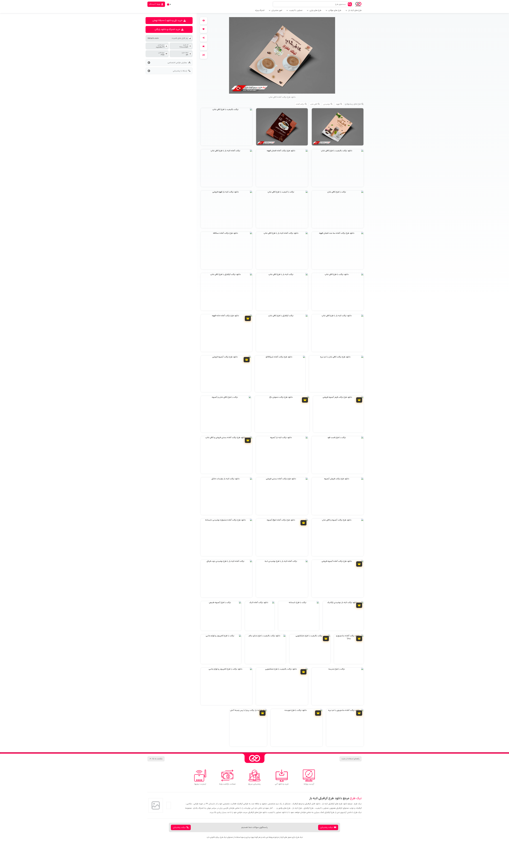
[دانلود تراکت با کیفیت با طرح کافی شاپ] (282, 126)
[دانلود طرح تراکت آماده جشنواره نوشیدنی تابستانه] (226, 537)
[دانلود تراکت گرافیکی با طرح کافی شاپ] (226, 291)
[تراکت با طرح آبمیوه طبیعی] (221, 616)
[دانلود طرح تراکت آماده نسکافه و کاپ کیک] (337, 126)
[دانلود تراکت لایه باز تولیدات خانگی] (226, 496)
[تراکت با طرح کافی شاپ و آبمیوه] (226, 414)
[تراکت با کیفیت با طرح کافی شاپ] (282, 209)
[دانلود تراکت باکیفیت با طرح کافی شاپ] (337, 168)
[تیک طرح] (254, 758)
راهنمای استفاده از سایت (350, 759)
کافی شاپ (313, 104)
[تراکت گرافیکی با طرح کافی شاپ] (282, 333)
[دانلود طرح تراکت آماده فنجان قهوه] (282, 168)
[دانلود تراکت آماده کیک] (259, 616)
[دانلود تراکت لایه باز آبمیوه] (282, 455)
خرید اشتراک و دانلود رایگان (167, 29)
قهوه (338, 104)
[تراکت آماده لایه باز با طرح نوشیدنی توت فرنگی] (226, 578)
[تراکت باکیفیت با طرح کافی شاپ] (226, 126)
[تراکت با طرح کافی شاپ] (337, 209)
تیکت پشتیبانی (326, 827)
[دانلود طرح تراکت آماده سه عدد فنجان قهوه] (337, 250)
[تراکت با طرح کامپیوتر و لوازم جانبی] (221, 649)
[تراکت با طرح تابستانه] (298, 616)
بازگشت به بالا (157, 759)
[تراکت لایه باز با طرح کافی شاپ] (282, 291)
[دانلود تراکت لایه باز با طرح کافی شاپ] (337, 333)
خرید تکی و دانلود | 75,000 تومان (167, 20)
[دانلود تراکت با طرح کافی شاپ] (337, 291)
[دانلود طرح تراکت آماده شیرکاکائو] (280, 374)
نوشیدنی (326, 104)
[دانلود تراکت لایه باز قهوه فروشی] (226, 209)
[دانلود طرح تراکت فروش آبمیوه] (337, 496)
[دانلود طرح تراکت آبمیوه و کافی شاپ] (337, 537)
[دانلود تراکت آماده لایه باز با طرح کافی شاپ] (282, 250)
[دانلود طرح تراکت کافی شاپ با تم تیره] (336, 374)
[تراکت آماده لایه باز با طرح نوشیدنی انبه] (282, 578)
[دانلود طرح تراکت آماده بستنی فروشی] (282, 496)
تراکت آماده (300, 104)
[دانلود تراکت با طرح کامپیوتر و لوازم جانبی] (226, 686)
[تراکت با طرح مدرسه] (337, 686)
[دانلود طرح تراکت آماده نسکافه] (226, 250)
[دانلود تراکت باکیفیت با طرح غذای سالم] (265, 649)
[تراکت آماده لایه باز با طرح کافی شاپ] (226, 168)
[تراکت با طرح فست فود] (337, 455)
